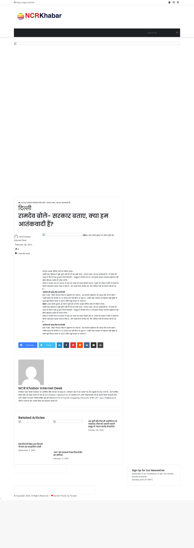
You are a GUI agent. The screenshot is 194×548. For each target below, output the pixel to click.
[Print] (100, 345)
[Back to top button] (0, 499)
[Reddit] (80, 345)
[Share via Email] (93, 345)
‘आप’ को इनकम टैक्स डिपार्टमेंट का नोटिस (67, 453)
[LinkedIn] (59, 345)
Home (23, 202)
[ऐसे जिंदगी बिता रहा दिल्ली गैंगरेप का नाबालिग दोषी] (33, 422)
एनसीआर (30, 202)
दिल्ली (35, 202)
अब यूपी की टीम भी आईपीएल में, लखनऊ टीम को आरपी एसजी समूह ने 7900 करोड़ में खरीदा (102, 424)
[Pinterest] (73, 345)
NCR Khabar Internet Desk (40, 388)
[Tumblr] (66, 345)
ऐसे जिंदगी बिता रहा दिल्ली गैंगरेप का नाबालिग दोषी (30, 445)
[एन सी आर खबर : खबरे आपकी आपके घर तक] (40, 17)
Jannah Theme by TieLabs (65, 496)
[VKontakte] (87, 345)
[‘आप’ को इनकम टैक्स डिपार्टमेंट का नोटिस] (68, 422)
